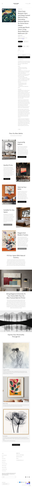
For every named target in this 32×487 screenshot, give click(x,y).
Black (24, 46)
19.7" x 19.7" (20, 41)
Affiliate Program (4, 465)
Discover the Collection (22, 201)
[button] (2, 3)
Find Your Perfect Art (16, 444)
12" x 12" (20, 43)
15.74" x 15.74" (26, 41)
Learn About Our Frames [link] (22, 248)
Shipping (19, 36)
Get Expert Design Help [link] (8, 224)
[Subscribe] (15, 477)
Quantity (19, 49)
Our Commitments (4, 455)
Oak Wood (20, 46)
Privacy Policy (3, 458)
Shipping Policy (4, 460)
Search (3, 453)
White (27, 46)
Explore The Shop (4, 467)
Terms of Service (4, 470)
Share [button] (19, 129)
